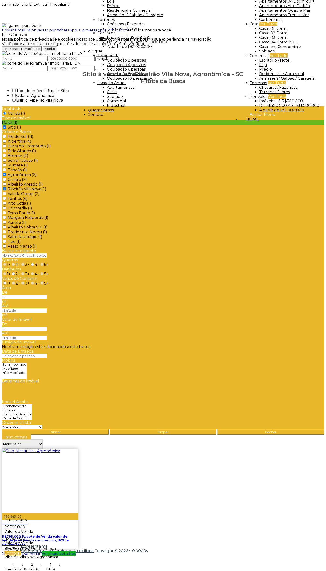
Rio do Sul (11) (20, 136)
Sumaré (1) (18, 165)
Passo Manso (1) (22, 246)
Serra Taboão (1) (23, 160)
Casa (254, 24)
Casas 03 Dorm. (273, 37)
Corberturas (270, 19)
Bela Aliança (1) (22, 151)
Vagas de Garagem (19, 278)
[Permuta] (17, 410)
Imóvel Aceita (15, 402)
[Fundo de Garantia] (17, 414)
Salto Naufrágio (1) (25, 236)
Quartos (10, 260)
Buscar (55, 432)
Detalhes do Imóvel (20, 381)
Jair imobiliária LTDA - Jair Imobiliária (35, 4)
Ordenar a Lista (16, 422)
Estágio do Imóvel (19, 342)
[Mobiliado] (14, 369)
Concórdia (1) (20, 208)
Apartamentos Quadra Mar (284, 10)
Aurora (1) (17, 222)
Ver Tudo (268, 24)
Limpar (163, 432)
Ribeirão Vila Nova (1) (27, 189)
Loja (263, 64)
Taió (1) (14, 241)
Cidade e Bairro (16, 132)
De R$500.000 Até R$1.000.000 (289, 105)
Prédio (265, 69)
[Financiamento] (17, 406)
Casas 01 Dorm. (273, 28)
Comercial (259, 55)
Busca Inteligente (19, 251)
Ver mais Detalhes (59, 553)
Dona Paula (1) (21, 213)
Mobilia (8, 360)
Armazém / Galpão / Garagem (287, 78)
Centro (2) (17, 179)
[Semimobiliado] (14, 365)
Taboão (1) (17, 170)
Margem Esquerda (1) (28, 217)
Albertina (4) (19, 141)
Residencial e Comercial (281, 74)
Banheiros (11, 269)
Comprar (12, 553)
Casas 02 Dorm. (273, 33)
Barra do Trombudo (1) (29, 146)
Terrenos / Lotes (274, 92)
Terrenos (258, 83)
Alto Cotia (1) (19, 203)
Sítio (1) (14, 127)
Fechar (270, 432)
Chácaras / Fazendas (278, 87)
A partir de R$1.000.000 (281, 110)
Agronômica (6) (22, 174)
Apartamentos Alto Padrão (284, 6)
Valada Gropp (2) (24, 194)
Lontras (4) (18, 198)
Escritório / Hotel (275, 60)
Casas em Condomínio (280, 46)
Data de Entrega (18, 351)
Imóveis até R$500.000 (281, 101)
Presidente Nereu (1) (27, 232)
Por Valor (258, 96)
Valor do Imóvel (17, 319)
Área (6, 288)
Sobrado (267, 51)
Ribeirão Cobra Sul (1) (27, 227)
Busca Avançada (16, 437)
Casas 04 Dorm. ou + (278, 42)
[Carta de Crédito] (17, 418)
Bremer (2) (18, 155)
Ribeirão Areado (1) (25, 184)
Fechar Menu (262, 114)
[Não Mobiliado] (14, 373)
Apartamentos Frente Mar (284, 15)
